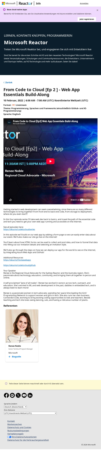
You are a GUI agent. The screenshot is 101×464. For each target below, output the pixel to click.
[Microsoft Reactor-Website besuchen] (25, 3)
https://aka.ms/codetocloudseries (19, 229)
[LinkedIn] (31, 396)
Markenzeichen (14, 424)
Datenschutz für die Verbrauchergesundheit (28, 440)
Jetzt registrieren (87, 19)
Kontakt (11, 421)
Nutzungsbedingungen (18, 430)
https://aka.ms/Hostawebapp (17, 260)
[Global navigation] (92, 3)
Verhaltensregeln (15, 433)
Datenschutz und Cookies (19, 427)
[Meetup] (13, 396)
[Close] (97, 10)
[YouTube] (25, 396)
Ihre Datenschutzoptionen (24, 436)
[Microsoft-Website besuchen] (9, 3)
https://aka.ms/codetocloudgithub (19, 265)
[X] (19, 396)
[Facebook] (7, 396)
